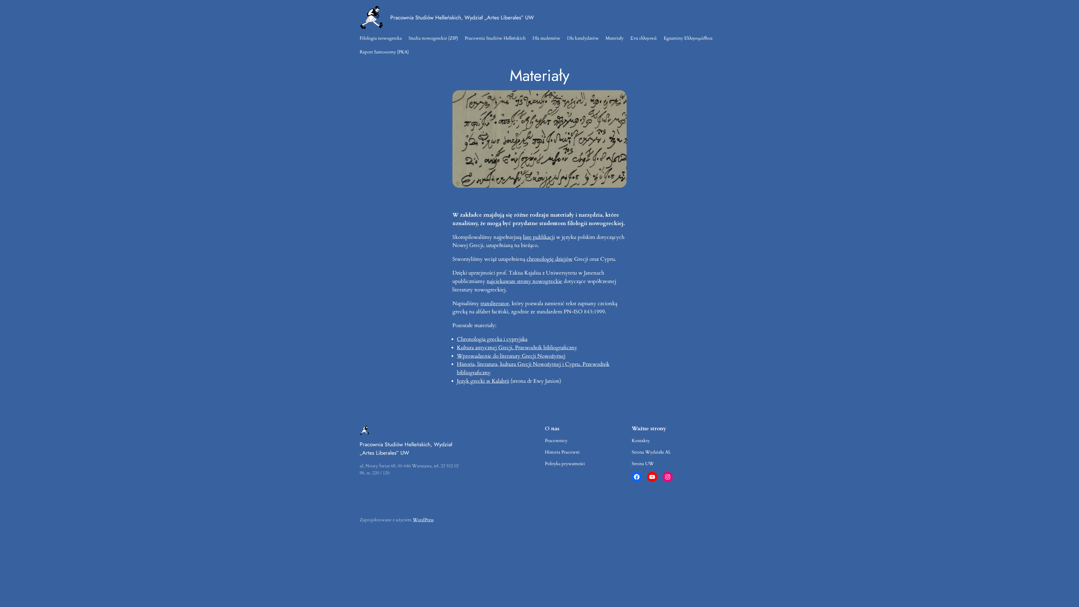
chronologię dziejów (550, 259)
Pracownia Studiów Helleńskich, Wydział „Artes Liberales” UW (462, 17)
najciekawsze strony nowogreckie (524, 281)
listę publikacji (539, 237)
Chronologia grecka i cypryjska (492, 339)
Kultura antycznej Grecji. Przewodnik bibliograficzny (517, 347)
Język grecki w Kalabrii (483, 381)
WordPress (423, 520)
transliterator (494, 303)
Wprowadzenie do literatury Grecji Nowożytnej (511, 356)
